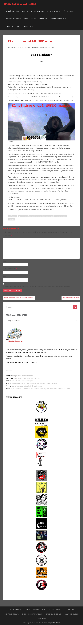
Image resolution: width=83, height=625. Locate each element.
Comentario (7, 236)
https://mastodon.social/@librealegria (27, 378)
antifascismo (13, 216)
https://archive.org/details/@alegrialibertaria (27, 386)
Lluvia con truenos (13, 26)
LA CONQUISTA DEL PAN (58, 19)
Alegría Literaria (53, 11)
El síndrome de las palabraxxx (44, 47)
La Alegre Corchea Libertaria (33, 11)
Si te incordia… (29, 26)
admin (28, 47)
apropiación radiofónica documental (30, 216)
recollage (12, 219)
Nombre (6, 261)
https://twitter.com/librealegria (22, 381)
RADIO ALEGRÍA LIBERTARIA (20, 3)
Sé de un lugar (68, 11)
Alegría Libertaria (12, 11)
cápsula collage (48, 216)
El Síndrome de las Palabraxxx (35, 19)
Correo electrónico (10, 269)
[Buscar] (75, 307)
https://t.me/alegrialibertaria (23, 376)
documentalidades (60, 216)
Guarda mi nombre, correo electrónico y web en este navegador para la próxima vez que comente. (37, 287)
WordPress (56, 623)
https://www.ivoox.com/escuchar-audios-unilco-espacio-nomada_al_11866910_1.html (40, 389)
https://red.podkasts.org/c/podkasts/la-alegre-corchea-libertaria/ (34, 383)
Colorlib (38, 623)
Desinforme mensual (13, 19)
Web (4, 276)
